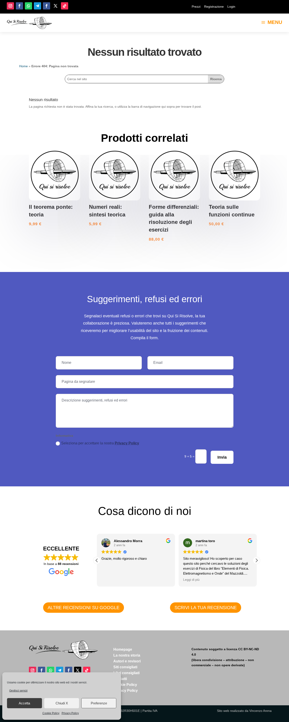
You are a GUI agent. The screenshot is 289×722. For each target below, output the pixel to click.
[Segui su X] (55, 5)
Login (231, 6)
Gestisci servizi (18, 690)
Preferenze (99, 703)
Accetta (24, 703)
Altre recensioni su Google (83, 607)
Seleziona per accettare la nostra (100, 443)
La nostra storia (126, 655)
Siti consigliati (125, 667)
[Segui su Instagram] (10, 5)
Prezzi (196, 6)
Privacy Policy (70, 713)
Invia (222, 457)
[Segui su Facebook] (19, 5)
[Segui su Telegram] (37, 5)
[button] (256, 560)
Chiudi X (62, 703)
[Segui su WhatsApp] (28, 5)
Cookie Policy (50, 713)
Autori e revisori (127, 661)
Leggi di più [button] (191, 579)
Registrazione (214, 6)
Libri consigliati (126, 673)
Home (23, 66)
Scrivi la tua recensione (206, 607)
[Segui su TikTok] (64, 5)
